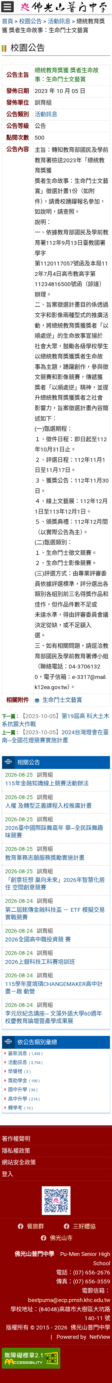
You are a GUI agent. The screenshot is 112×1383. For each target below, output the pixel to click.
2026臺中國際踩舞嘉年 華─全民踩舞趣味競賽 (54, 832)
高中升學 (23, 1099)
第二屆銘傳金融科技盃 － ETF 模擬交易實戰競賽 (55, 913)
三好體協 (84, 1226)
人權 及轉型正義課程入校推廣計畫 (48, 805)
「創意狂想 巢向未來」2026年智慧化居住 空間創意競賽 (55, 884)
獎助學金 (23, 1080)
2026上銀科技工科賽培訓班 (40, 961)
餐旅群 (35, 1226)
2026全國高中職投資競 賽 (38, 939)
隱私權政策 (16, 1150)
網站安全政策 (19, 1162)
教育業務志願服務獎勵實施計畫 (45, 857)
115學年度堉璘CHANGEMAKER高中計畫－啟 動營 (54, 988)
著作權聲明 (16, 1138)
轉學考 (20, 1108)
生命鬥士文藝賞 (62, 700)
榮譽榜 (19, 1071)
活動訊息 (25, 1062)
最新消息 (25, 1053)
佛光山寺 (61, 1238)
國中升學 (22, 1089)
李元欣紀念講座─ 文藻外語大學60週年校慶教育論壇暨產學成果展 (53, 1017)
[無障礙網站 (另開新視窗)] (56, 1358)
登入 (7, 1174)
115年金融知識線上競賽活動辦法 (47, 783)
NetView (99, 1336)
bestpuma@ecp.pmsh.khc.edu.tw (69, 1300)
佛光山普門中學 (88, 1327)
